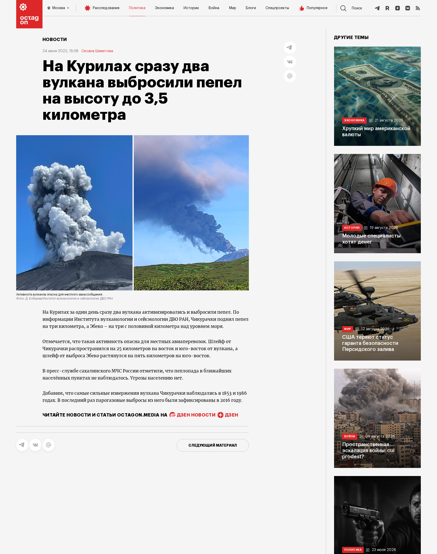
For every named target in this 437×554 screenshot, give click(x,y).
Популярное (317, 8)
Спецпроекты (277, 8)
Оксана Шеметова (97, 51)
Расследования (106, 8)
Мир (232, 8)
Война (213, 8)
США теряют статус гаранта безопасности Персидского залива (370, 343)
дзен (231, 415)
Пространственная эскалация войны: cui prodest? (368, 450)
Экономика (164, 8)
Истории (191, 8)
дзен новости (196, 415)
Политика (137, 8)
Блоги (251, 8)
